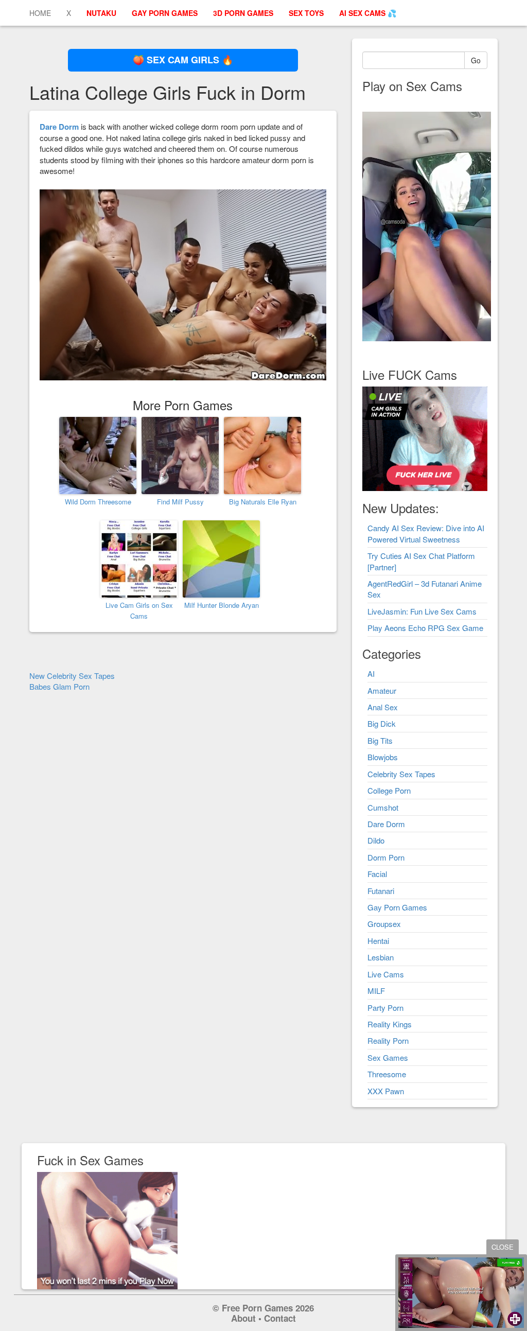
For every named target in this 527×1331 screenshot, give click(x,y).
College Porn (389, 790)
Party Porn (385, 1007)
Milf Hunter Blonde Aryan (221, 605)
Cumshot (382, 807)
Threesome (386, 1074)
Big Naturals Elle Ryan (262, 501)
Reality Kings (389, 1024)
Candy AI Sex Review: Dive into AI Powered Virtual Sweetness (425, 533)
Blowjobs (382, 756)
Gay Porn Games (397, 907)
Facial (377, 873)
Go (476, 60)
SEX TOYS (306, 13)
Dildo (375, 840)
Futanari (380, 890)
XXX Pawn (385, 1090)
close (502, 1247)
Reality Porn (388, 1040)
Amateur (381, 690)
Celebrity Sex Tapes (401, 773)
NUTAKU (101, 13)
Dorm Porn (386, 857)
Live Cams (385, 974)
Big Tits (380, 740)
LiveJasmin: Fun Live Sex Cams (422, 611)
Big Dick (381, 723)
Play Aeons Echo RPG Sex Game (425, 627)
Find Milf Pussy (180, 501)
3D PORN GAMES (243, 13)
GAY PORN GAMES (165, 13)
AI (371, 673)
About (243, 1318)
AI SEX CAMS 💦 (367, 13)
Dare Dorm (59, 126)
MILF (376, 990)
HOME (40, 13)
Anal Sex (382, 707)
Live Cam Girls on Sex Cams (139, 610)
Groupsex (384, 923)
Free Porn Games (257, 1308)
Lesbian (380, 957)
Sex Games (387, 1057)
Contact (280, 1318)
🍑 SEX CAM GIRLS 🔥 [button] (183, 59)
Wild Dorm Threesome (98, 501)
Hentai (378, 940)
